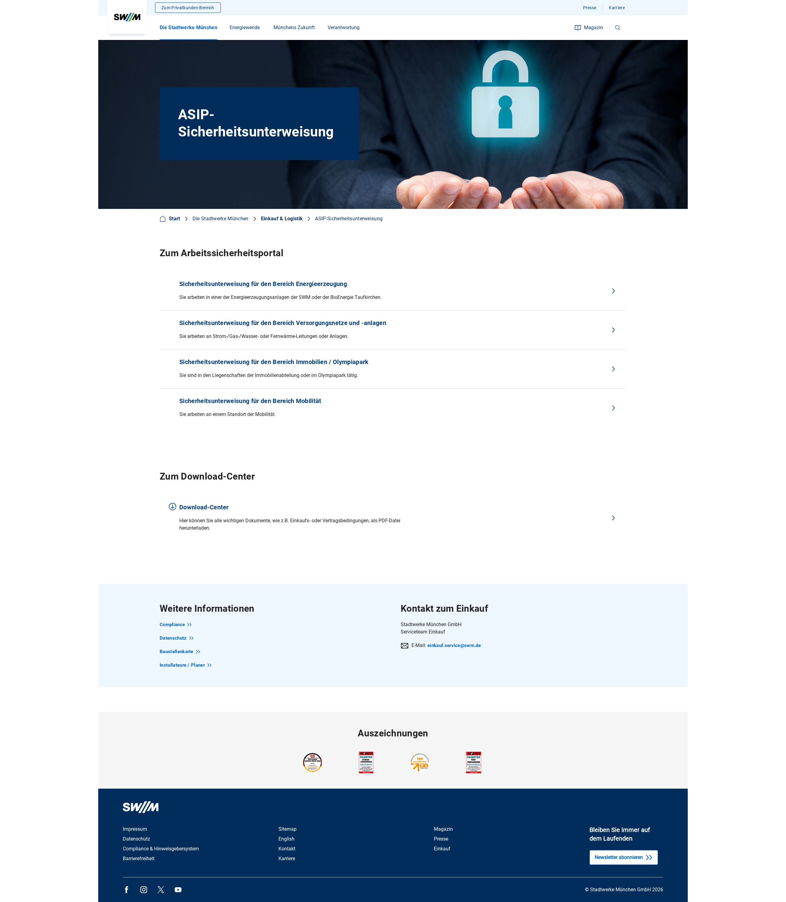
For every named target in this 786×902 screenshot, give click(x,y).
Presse (590, 7)
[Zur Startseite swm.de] (127, 17)
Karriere (617, 7)
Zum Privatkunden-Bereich (187, 7)
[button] (617, 27)
